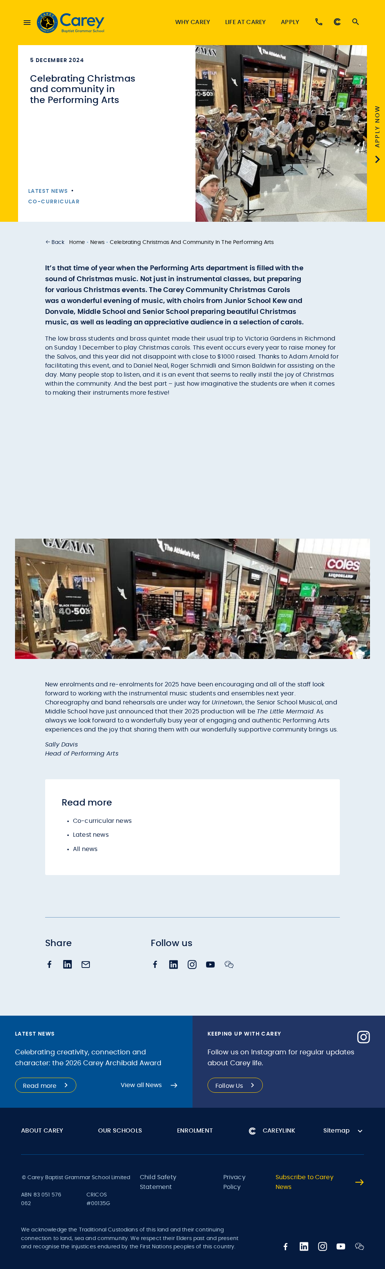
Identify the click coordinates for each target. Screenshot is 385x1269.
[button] (55, 242)
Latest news (91, 835)
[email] (85, 965)
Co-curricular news (102, 821)
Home (77, 242)
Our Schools (120, 1131)
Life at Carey (245, 22)
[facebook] (49, 965)
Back (58, 242)
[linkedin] (67, 965)
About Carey (42, 1131)
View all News (141, 1085)
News (97, 242)
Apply (290, 22)
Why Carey (192, 22)
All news (85, 849)
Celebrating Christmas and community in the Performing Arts (192, 242)
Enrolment (195, 1131)
